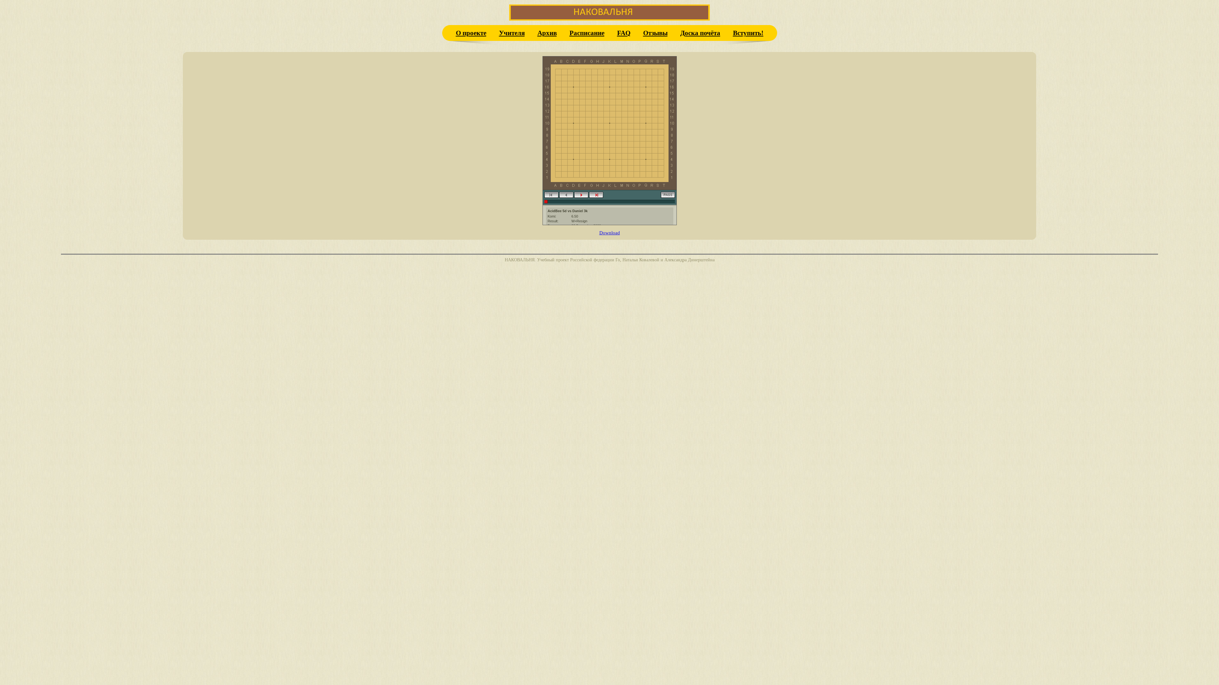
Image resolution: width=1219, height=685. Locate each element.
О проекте (471, 32)
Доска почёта (700, 32)
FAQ (623, 32)
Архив (547, 32)
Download (609, 232)
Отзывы (655, 32)
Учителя (512, 32)
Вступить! (748, 32)
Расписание (587, 32)
